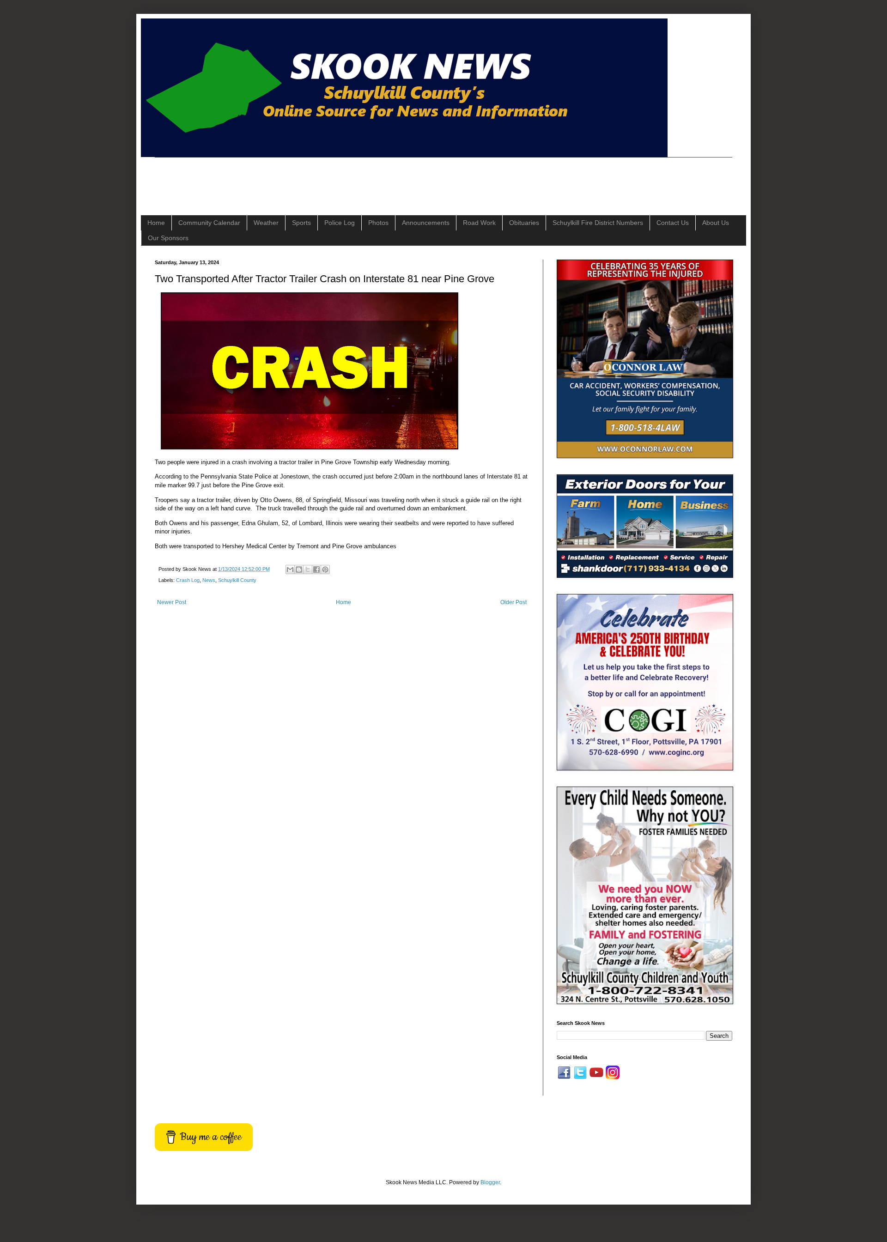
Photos (378, 222)
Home (156, 222)
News (208, 580)
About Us (715, 222)
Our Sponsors (168, 238)
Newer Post (171, 602)
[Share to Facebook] (316, 569)
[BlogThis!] (299, 569)
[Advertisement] (323, 178)
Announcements (426, 222)
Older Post (513, 602)
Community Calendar (209, 222)
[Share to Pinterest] (325, 569)
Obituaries (524, 222)
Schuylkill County (237, 580)
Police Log (339, 222)
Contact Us (672, 222)
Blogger (490, 1182)
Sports (301, 222)
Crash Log (188, 580)
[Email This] (290, 569)
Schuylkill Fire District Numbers (598, 222)
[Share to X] (307, 569)
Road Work (479, 222)
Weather (266, 222)
